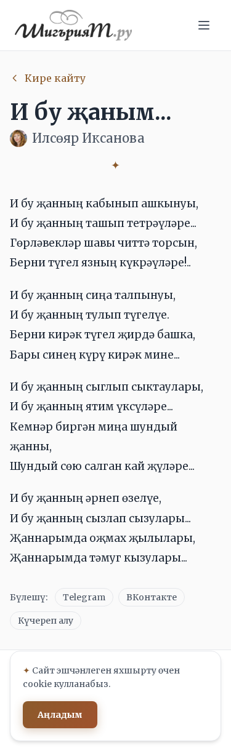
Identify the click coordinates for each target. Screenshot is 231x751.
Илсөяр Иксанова (88, 138)
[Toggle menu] (204, 25)
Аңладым (60, 714)
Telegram (84, 597)
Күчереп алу (45, 620)
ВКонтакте (151, 597)
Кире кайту (55, 78)
